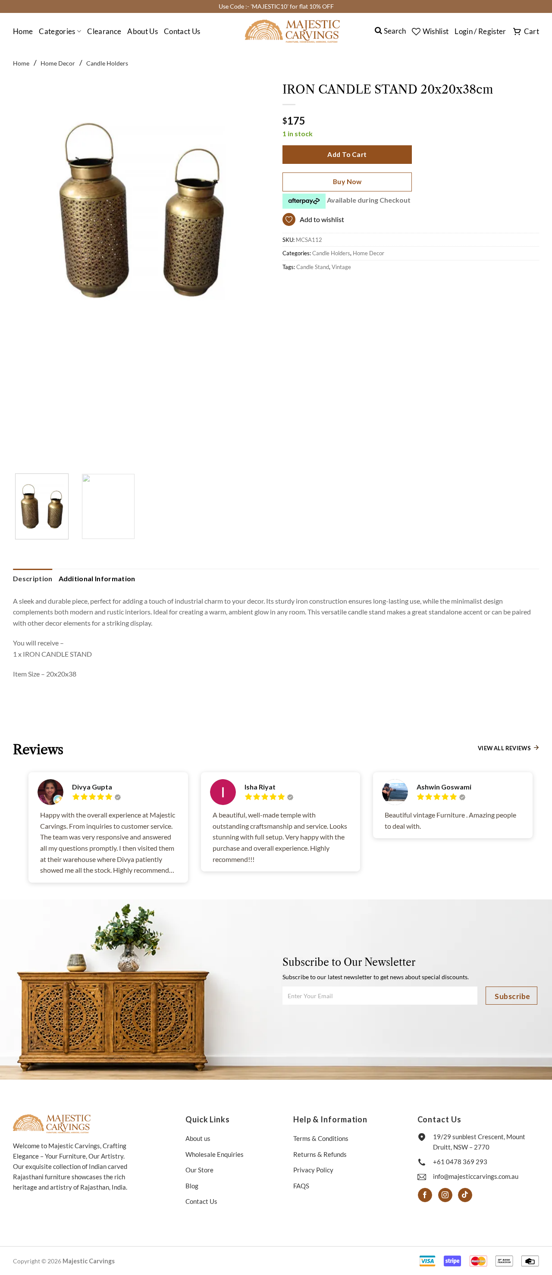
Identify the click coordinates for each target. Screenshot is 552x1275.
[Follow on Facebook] (425, 1195)
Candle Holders (107, 63)
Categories (57, 31)
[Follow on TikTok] (465, 1195)
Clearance (104, 31)
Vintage (341, 266)
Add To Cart (347, 154)
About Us (142, 31)
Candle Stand (312, 266)
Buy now (347, 181)
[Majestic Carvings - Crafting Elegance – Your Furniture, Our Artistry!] (292, 31)
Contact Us (182, 31)
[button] (480, 31)
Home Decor (58, 63)
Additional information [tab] (97, 578)
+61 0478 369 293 (460, 1161)
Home (23, 31)
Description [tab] (33, 578)
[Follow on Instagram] (445, 1195)
